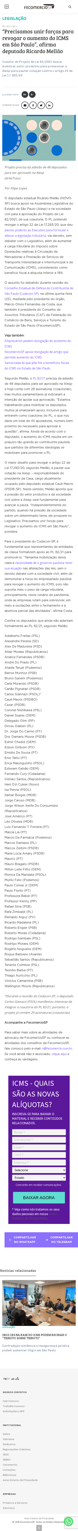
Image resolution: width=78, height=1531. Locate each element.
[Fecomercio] (39, 6)
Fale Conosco (11, 1401)
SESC (6, 1454)
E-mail (25, 105)
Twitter (41, 105)
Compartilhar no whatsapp (25, 1239)
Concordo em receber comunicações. (39, 1185)
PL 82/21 (39, 378)
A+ (25, 94)
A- (32, 94)
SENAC (7, 1459)
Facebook (33, 105)
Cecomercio (10, 1464)
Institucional (6, 6)
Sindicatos (9, 1444)
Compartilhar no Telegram (61, 1239)
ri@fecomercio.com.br (57, 1048)
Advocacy (9, 1508)
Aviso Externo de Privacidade (20, 1480)
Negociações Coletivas (16, 1449)
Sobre (6, 1434)
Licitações (9, 1469)
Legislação (8, 1327)
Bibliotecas (9, 1475)
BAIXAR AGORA (39, 1197)
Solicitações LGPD (13, 1411)
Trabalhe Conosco (14, 1406)
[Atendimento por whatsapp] (68, 1521)
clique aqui (59, 1054)
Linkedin (49, 105)
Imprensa (8, 1439)
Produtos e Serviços (15, 1502)
